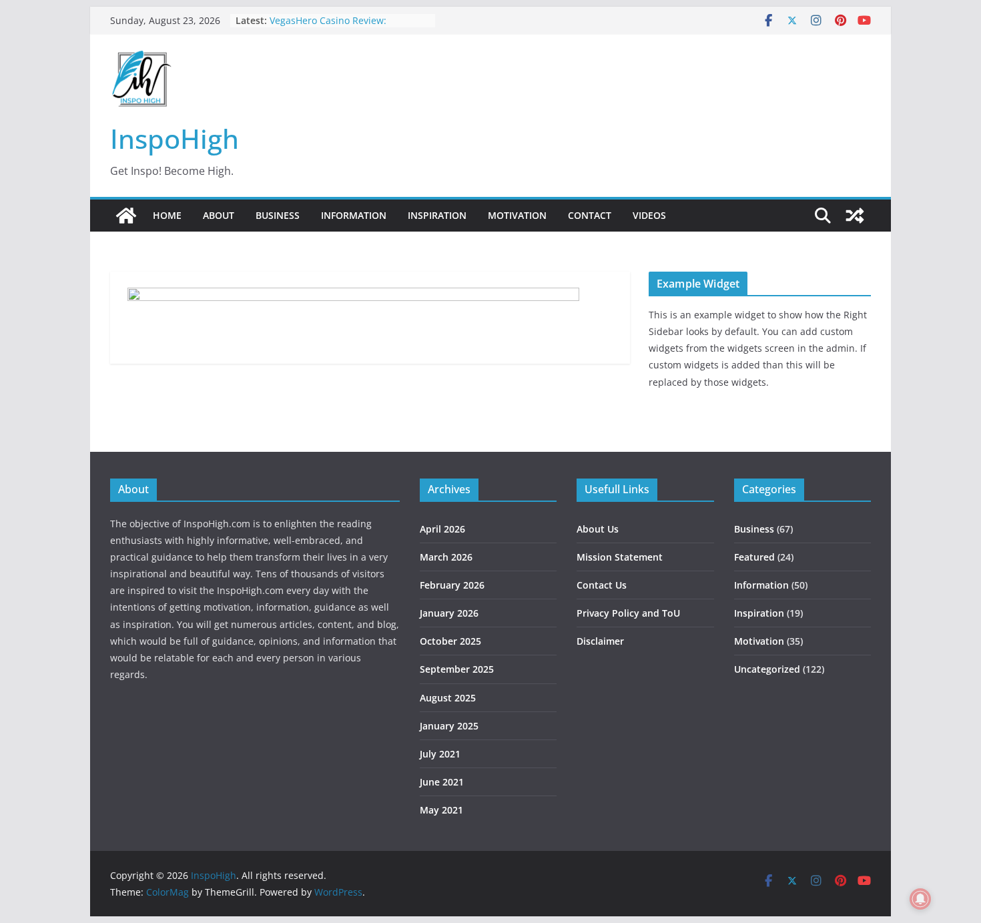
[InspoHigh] (126, 216)
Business (278, 215)
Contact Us (602, 585)
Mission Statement (620, 557)
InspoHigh (174, 138)
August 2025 (448, 697)
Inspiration (437, 215)
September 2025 (457, 669)
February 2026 (452, 585)
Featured (754, 557)
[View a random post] (855, 216)
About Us (598, 529)
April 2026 (442, 529)
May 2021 (441, 810)
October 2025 (450, 641)
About (218, 215)
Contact (589, 215)
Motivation (517, 215)
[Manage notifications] (920, 899)
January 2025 (449, 725)
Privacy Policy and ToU (628, 613)
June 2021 (442, 782)
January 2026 (449, 613)
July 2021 (440, 753)
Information (353, 215)
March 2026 (446, 557)
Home (167, 215)
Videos (649, 215)
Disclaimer (600, 641)
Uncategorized (767, 669)
